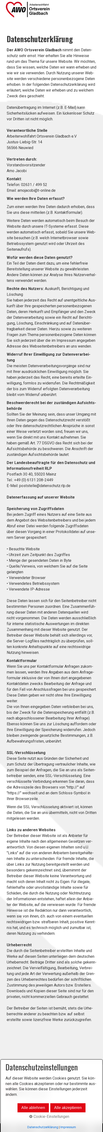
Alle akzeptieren (68, 1108)
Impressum (68, 1127)
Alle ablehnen (33, 1108)
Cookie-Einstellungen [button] (51, 1116)
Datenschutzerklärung (42, 1127)
